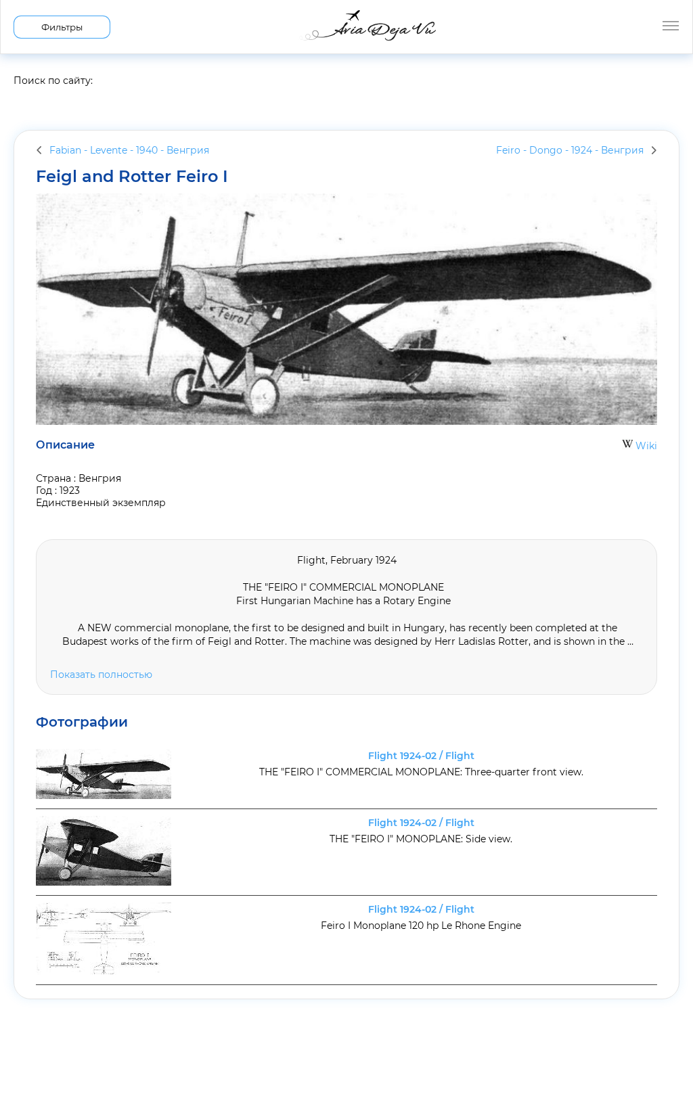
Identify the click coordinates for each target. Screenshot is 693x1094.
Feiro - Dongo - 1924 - (570, 150)
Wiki (645, 446)
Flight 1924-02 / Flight (421, 756)
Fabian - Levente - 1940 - (129, 150)
